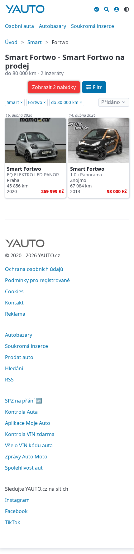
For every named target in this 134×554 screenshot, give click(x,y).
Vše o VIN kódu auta (29, 445)
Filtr (97, 87)
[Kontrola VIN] (97, 8)
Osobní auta (19, 26)
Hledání (14, 368)
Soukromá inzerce (92, 26)
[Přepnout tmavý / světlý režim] (126, 8)
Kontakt (14, 302)
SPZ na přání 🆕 (23, 400)
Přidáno (110, 102)
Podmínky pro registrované (37, 280)
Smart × (15, 102)
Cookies (14, 291)
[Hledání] (107, 8)
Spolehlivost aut (24, 467)
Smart (34, 42)
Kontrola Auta (21, 411)
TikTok (12, 522)
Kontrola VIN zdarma (30, 434)
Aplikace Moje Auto (27, 423)
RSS (9, 379)
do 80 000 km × (66, 102)
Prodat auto (19, 357)
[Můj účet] (117, 8)
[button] (54, 87)
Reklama (15, 313)
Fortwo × (37, 102)
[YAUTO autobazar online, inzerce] (24, 9)
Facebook (16, 511)
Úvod (11, 42)
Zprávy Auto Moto (26, 456)
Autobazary (52, 26)
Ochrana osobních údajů (34, 269)
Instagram (17, 500)
